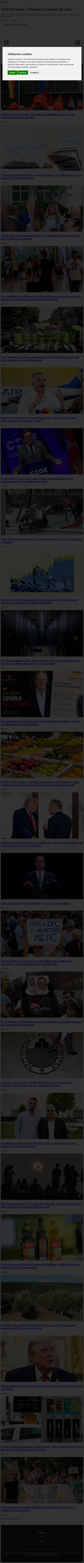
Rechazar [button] (22, 73)
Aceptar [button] (12, 73)
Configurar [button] (34, 73)
